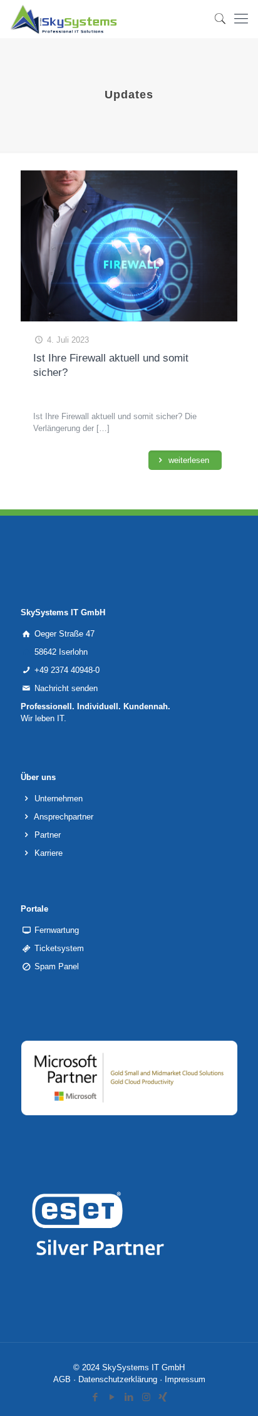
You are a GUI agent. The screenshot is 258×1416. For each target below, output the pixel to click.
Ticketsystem (59, 948)
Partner (47, 835)
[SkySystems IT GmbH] (63, 18)
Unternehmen (58, 798)
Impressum (185, 1379)
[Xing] (163, 1397)
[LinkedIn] (129, 1397)
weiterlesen (187, 460)
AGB (62, 1379)
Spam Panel (56, 966)
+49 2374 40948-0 (67, 670)
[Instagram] (146, 1397)
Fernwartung (56, 930)
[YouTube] (112, 1397)
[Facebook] (95, 1397)
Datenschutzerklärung (117, 1379)
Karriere (48, 853)
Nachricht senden (66, 688)
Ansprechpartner (63, 816)
